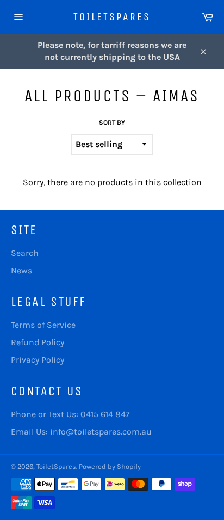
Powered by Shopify (110, 466)
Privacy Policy (37, 359)
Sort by (112, 122)
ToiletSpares (112, 16)
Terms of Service (43, 325)
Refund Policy (37, 342)
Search (25, 253)
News (21, 270)
